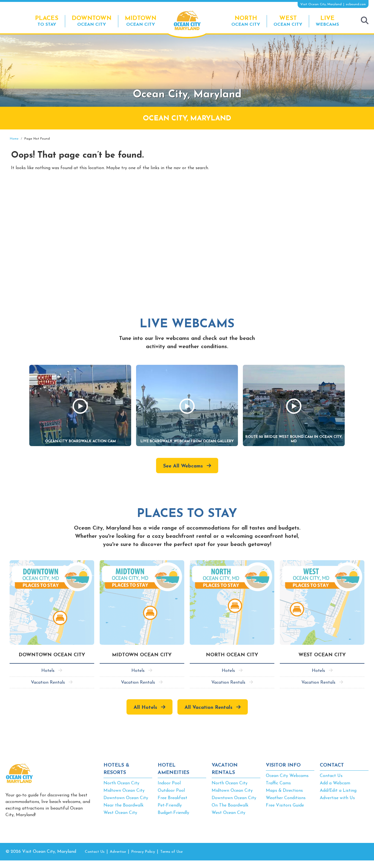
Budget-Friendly (173, 813)
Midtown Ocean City (124, 790)
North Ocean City (121, 783)
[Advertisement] (319, 176)
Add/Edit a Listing (338, 790)
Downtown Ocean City (125, 798)
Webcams (327, 21)
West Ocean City (120, 813)
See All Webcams (183, 466)
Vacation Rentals (48, 682)
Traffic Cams (278, 783)
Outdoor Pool (171, 790)
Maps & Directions (284, 790)
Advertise (118, 852)
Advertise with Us (337, 798)
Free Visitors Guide (285, 805)
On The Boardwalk (230, 805)
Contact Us (331, 776)
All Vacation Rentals (208, 707)
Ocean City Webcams (287, 776)
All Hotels (145, 707)
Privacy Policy (143, 852)
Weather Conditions (286, 798)
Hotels (47, 671)
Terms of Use (171, 852)
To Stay (46, 21)
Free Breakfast (172, 798)
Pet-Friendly (170, 805)
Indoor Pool (169, 783)
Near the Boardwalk (123, 805)
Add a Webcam (335, 783)
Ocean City (91, 21)
